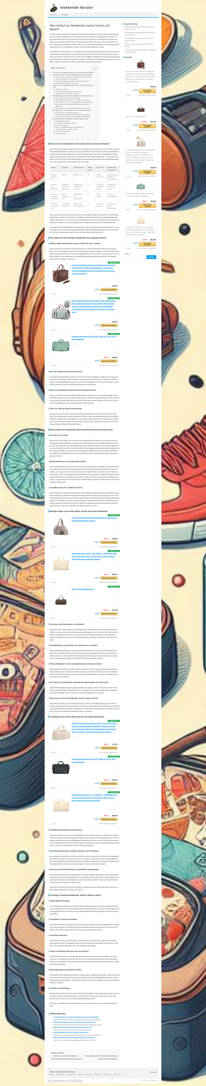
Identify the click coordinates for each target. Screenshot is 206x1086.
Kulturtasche (117, 1074)
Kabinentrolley (60, 1074)
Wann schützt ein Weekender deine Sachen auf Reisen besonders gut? (73, 86)
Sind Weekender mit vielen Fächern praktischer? (71, 1032)
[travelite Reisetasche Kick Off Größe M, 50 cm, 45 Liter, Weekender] (141, 186)
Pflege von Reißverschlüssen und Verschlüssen (69, 127)
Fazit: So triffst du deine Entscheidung (67, 83)
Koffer (52, 1074)
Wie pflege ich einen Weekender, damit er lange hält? (72, 1027)
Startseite (53, 14)
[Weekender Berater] (52, 11)
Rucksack (80, 1074)
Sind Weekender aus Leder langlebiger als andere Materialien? (76, 1017)
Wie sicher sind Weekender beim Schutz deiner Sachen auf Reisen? (73, 72)
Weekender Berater (76, 7)
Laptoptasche (88, 1074)
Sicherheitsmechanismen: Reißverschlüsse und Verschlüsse (73, 114)
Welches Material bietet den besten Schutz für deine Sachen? (74, 77)
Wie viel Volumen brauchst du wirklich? (67, 79)
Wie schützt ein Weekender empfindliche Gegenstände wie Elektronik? (73, 105)
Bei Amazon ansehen (109, 289)
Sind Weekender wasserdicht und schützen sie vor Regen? (73, 100)
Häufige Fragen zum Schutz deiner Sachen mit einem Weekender (73, 96)
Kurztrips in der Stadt (62, 89)
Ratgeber (64, 14)
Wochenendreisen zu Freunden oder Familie (68, 91)
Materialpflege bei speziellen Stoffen (67, 129)
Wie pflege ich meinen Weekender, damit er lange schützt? (73, 108)
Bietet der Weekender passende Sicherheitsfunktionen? (72, 81)
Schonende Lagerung (62, 125)
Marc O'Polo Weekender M (83, 589)
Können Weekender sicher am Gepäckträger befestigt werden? (74, 102)
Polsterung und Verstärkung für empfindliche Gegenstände (73, 116)
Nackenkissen (107, 1074)
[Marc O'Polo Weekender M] (141, 107)
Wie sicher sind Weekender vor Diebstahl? (68, 98)
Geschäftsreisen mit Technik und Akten (67, 93)
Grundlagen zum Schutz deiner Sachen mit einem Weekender (72, 110)
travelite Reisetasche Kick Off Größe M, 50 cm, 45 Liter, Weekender (140, 195)
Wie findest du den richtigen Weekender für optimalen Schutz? (72, 74)
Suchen (126, 254)
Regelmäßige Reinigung (63, 121)
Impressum (153, 1072)
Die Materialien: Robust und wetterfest (67, 112)
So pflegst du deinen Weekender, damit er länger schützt (70, 119)
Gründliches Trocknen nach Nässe (66, 123)
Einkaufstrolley (70, 1074)
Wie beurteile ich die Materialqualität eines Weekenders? (74, 1037)
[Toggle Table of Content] (93, 68)
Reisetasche (98, 1074)
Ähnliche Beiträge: (61, 133)
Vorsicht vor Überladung (63, 131)
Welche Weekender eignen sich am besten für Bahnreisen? (74, 1022)
